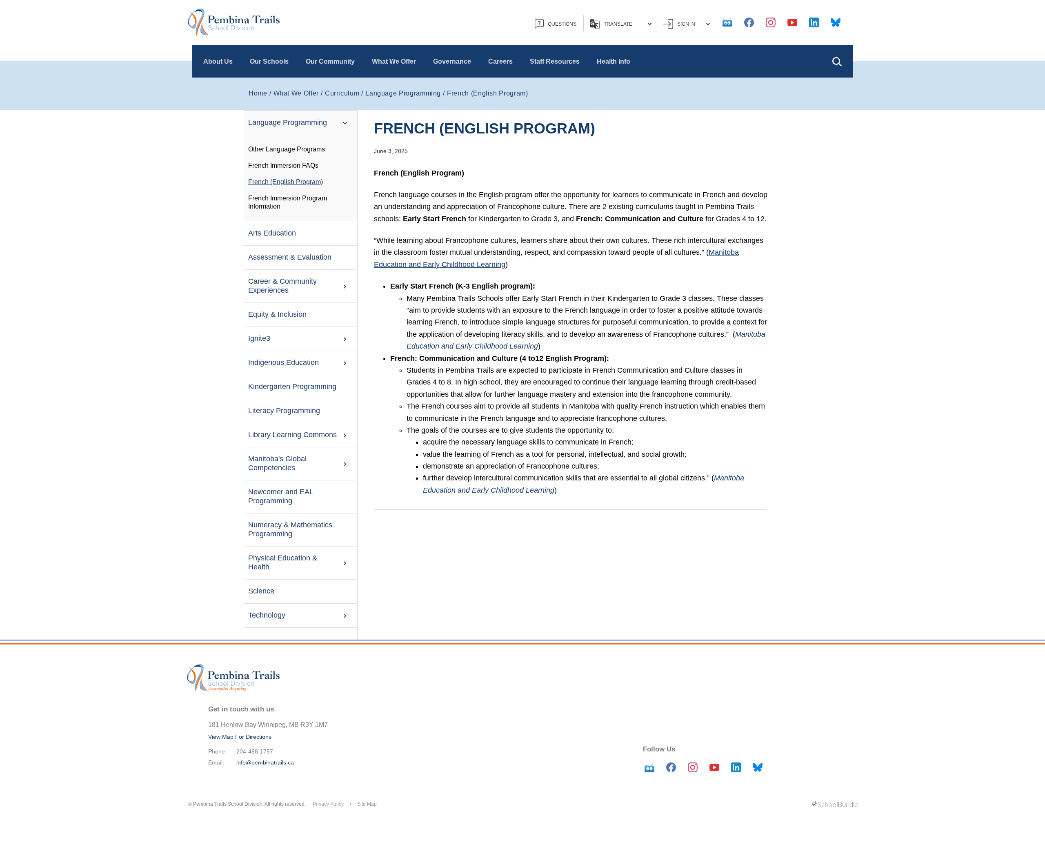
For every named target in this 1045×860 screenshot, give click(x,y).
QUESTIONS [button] (562, 24)
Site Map (367, 804)
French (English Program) (285, 181)
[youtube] (792, 22)
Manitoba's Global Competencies (277, 463)
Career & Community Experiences (282, 285)
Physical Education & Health (282, 562)
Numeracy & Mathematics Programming (290, 529)
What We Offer (394, 61)
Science (261, 591)
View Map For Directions (239, 736)
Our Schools (269, 61)
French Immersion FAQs (283, 165)
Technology (266, 615)
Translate (618, 24)
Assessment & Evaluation (289, 257)
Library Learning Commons (292, 435)
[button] (837, 61)
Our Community (330, 61)
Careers (500, 61)
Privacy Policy (328, 804)
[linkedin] (814, 22)
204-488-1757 (254, 751)
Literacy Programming (284, 411)
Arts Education (272, 233)
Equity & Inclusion (277, 314)
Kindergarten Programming (292, 386)
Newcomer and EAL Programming (280, 496)
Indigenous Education (283, 362)
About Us (218, 61)
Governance (452, 61)
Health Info (613, 61)
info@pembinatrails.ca (265, 762)
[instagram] (771, 22)
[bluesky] (835, 22)
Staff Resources (555, 61)
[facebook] (749, 22)
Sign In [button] (686, 24)
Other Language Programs (286, 149)
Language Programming (287, 122)
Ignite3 (259, 338)
